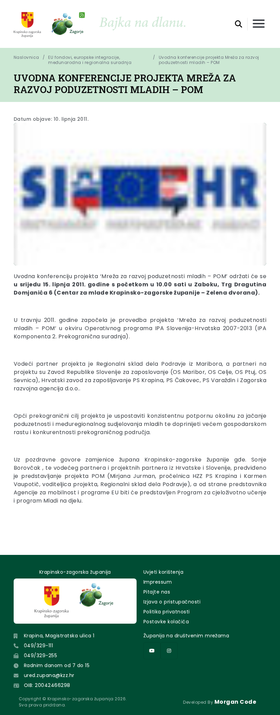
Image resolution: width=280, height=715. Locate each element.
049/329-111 (38, 645)
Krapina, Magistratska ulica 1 (59, 635)
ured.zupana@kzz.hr (49, 675)
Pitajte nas (156, 591)
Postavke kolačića (166, 621)
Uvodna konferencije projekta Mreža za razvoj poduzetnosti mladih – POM (210, 60)
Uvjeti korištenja (163, 572)
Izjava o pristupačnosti (171, 601)
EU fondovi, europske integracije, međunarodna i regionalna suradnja (89, 60)
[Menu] (258, 24)
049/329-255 (40, 655)
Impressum (157, 581)
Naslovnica (26, 57)
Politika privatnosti (166, 611)
